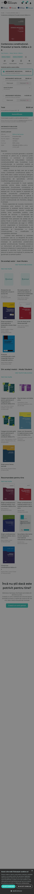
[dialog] (17, 881)
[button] (17, 891)
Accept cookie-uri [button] (8, 886)
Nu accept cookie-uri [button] (24, 886)
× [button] (32, 870)
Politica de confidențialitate (22, 883)
